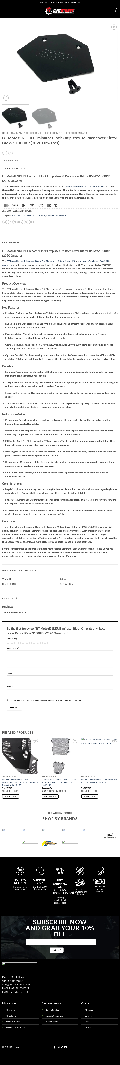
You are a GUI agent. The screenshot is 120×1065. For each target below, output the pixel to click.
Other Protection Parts (74, 133)
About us (89, 1010)
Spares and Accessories (24, 133)
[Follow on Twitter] (62, 1047)
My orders (10, 1010)
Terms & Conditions (54, 1015)
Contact (88, 1027)
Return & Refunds (53, 1010)
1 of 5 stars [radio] (7, 643)
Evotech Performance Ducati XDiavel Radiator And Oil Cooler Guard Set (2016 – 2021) (59, 782)
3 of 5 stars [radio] (20, 643)
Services (88, 1015)
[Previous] (8, 62)
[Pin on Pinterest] (26, 222)
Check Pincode (15, 168)
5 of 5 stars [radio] (42, 643)
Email (10, 686)
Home (5, 133)
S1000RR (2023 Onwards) (57, 215)
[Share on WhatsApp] (4, 222)
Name (10, 673)
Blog (87, 1021)
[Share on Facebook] (10, 222)
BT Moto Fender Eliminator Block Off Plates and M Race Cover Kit (41, 261)
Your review (13, 648)
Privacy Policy (51, 1021)
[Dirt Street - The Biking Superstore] (60, 11)
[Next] (111, 62)
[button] (4, 10)
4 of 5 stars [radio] (30, 643)
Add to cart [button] (11, 796)
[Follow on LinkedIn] (65, 1047)
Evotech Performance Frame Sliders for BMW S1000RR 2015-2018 (99, 781)
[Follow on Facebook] (54, 1047)
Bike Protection (49, 133)
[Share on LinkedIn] (31, 222)
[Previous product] (10, 153)
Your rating (12, 638)
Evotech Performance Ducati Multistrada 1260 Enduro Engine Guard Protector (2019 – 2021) (20, 782)
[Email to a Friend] (20, 222)
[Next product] (4, 153)
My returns (11, 1015)
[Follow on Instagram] (58, 1047)
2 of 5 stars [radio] (13, 643)
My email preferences (15, 1027)
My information (13, 1021)
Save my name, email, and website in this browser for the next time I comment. (46, 700)
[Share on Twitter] (15, 222)
